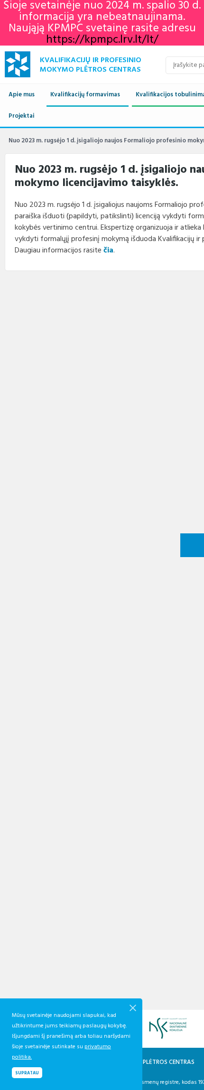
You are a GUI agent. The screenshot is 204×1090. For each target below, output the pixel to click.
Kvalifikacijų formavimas (85, 95)
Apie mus (22, 95)
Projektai (22, 116)
